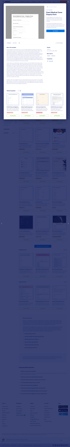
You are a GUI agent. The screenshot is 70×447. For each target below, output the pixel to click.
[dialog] (35, 223)
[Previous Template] (1, 223)
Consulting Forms (39, 112)
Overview (9, 42)
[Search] (47, 7)
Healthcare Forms (10, 112)
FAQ (19, 42)
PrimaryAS (51, 61)
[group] (13, 105)
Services (48, 55)
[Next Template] (68, 223)
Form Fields (15, 42)
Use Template (55, 30)
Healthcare (53, 55)
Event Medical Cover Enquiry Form (54, 13)
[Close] (68, 1)
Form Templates (49, 9)
